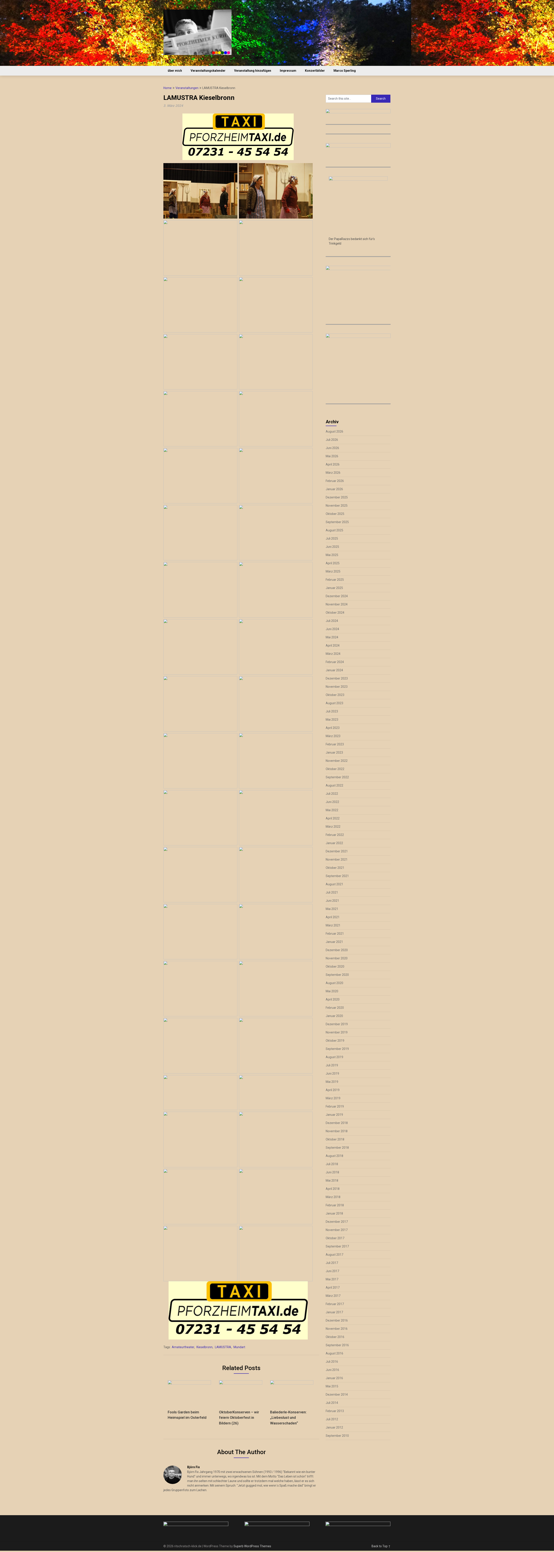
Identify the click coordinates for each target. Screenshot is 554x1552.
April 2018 (333, 1188)
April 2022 (333, 818)
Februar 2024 (335, 662)
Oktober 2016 (335, 1337)
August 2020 (334, 983)
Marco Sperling (344, 70)
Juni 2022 (332, 802)
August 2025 (334, 530)
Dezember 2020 (337, 950)
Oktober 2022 (335, 769)
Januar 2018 (334, 1213)
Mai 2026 (332, 456)
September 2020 (337, 974)
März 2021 (333, 925)
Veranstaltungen (187, 88)
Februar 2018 (335, 1205)
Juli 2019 (332, 1065)
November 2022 (337, 760)
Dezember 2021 (337, 851)
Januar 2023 (334, 752)
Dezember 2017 (337, 1221)
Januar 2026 (334, 489)
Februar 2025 (335, 579)
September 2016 (337, 1345)
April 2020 (333, 999)
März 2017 (333, 1295)
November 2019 (337, 1032)
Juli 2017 (332, 1263)
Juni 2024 (332, 629)
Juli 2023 (332, 711)
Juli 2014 (332, 1402)
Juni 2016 (332, 1370)
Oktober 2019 (335, 1040)
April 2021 (333, 917)
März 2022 (333, 826)
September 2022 (337, 777)
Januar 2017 (334, 1312)
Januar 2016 (334, 1378)
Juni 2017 (332, 1271)
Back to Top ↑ (381, 1546)
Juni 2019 (332, 1073)
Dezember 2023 (337, 678)
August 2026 (334, 431)
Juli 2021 (332, 892)
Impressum (288, 70)
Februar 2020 (335, 1007)
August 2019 (334, 1057)
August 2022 (334, 785)
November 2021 (337, 859)
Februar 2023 (335, 744)
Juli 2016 (332, 1361)
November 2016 (337, 1328)
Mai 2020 (332, 991)
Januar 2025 (334, 588)
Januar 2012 (334, 1427)
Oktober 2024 (335, 612)
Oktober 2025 (335, 514)
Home (167, 88)
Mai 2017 (332, 1279)
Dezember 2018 (337, 1123)
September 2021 (337, 876)
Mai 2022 (332, 810)
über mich (175, 70)
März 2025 (333, 571)
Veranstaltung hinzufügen (252, 70)
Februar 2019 (335, 1106)
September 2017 (337, 1246)
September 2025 (337, 522)
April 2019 (333, 1090)
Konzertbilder (315, 70)
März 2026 (333, 472)
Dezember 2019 (337, 1024)
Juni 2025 (332, 546)
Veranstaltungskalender (208, 70)
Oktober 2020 (335, 966)
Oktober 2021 (335, 867)
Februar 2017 (335, 1304)
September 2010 (337, 1435)
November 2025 (337, 505)
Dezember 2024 (337, 596)
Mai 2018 (332, 1180)
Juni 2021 (332, 900)
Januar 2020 (334, 1016)
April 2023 (333, 728)
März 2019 (333, 1098)
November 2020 (337, 958)
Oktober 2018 (335, 1139)
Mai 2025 (332, 555)
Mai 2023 (332, 719)
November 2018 (337, 1131)
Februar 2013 (335, 1411)
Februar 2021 (335, 933)
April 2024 (333, 645)
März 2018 (333, 1197)
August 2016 (334, 1353)
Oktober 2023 (335, 695)
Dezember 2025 (337, 497)
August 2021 (334, 884)
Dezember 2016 (337, 1320)
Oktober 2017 (335, 1238)
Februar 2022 (335, 835)
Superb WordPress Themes (252, 1546)
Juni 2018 (332, 1172)
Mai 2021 (332, 909)
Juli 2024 (332, 621)
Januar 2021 (334, 942)
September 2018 (337, 1147)
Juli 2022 (332, 793)
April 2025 (333, 563)
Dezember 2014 (337, 1394)
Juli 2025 (332, 538)
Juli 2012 (332, 1419)
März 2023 (333, 736)
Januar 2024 (334, 670)
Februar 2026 (335, 481)
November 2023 (337, 686)
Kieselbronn (204, 1347)
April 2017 (333, 1287)
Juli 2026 (332, 439)
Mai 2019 (332, 1081)
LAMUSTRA (223, 1347)
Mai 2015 (332, 1386)
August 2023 (334, 703)
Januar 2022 (334, 843)
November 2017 (337, 1230)
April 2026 (333, 464)
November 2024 (337, 604)
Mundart (239, 1347)
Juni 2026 (332, 448)
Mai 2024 (332, 637)
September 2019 (337, 1049)
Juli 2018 (332, 1164)
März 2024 (333, 653)
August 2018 (334, 1156)
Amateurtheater (183, 1347)
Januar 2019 (334, 1114)
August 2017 (334, 1254)
